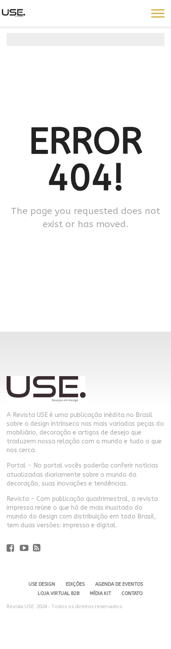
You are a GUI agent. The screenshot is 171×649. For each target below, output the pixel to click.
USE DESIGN (41, 584)
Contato (131, 593)
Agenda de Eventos (119, 584)
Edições (75, 584)
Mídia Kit (100, 593)
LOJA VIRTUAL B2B (58, 593)
